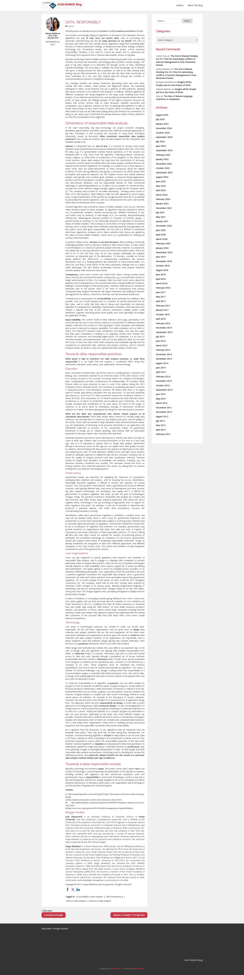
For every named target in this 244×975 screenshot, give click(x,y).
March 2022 (161, 194)
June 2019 (161, 256)
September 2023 (164, 150)
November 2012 (164, 411)
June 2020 (161, 230)
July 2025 (160, 119)
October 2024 (163, 132)
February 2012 (163, 434)
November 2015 (164, 327)
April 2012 (161, 429)
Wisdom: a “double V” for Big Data (129, 915)
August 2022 (162, 177)
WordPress (116, 968)
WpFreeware (139, 968)
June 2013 (161, 394)
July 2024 (160, 141)
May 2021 (161, 216)
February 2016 (163, 323)
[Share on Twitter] (73, 889)
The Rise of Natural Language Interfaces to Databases (174, 97)
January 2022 (162, 203)
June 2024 (161, 145)
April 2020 (161, 234)
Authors (180, 5)
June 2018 (161, 274)
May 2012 (161, 425)
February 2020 (163, 243)
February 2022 (163, 199)
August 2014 (162, 363)
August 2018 (162, 270)
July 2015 (160, 336)
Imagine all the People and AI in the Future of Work (173, 83)
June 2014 (161, 367)
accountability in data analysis (89, 896)
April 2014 (161, 372)
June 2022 (161, 181)
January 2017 (162, 309)
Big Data (71, 26)
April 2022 (161, 190)
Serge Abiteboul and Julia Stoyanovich (52, 35)
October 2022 (163, 168)
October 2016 (163, 314)
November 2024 (164, 128)
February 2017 (163, 305)
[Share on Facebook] (67, 889)
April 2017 (161, 301)
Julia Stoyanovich (73, 816)
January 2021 (162, 221)
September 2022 (164, 172)
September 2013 (164, 389)
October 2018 (163, 265)
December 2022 (164, 163)
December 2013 (164, 380)
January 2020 (162, 248)
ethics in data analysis (76, 901)
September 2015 (164, 332)
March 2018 (161, 283)
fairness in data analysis (100, 901)
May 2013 (161, 398)
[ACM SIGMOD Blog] (62, 3)
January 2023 (162, 159)
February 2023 (163, 154)
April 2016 (161, 318)
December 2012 (164, 407)
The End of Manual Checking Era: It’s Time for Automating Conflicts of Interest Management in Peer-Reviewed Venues (177, 60)
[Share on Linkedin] (78, 889)
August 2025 (162, 114)
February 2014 (163, 376)
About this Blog (195, 5)
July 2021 (160, 212)
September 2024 (164, 137)
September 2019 (164, 252)
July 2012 (160, 420)
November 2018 (164, 261)
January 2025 (162, 123)
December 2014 (164, 354)
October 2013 (163, 385)
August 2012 (162, 416)
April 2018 (161, 279)
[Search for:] (168, 21)
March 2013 (161, 403)
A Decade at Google (53, 915)
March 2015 (161, 345)
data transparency (114, 896)
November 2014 (164, 358)
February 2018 (163, 287)
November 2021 (164, 208)
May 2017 (161, 296)
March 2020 (161, 239)
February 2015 (163, 349)
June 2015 (161, 340)
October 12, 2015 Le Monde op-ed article (117, 31)
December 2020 (164, 225)
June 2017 (161, 292)
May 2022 (161, 185)
